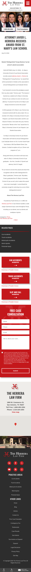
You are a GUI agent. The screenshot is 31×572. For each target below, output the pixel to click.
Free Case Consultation (24, 570)
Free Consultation (22, 29)
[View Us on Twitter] (22, 463)
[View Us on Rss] (15, 469)
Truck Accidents (7, 237)
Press (8, 217)
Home (15, 503)
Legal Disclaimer (15, 547)
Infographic (15, 261)
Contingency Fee (15, 523)
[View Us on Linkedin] (9, 463)
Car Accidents (6, 234)
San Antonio (15, 535)
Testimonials (15, 527)
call (11, 570)
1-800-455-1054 (8, 29)
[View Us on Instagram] (22, 469)
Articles (15, 511)
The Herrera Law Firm (6, 218)
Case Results (15, 531)
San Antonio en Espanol (15, 539)
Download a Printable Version (10, 270)
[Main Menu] (28, 3)
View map (15, 412)
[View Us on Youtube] (9, 469)
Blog (15, 507)
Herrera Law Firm (7, 203)
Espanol (15, 543)
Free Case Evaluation (15, 519)
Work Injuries (6, 243)
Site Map (15, 555)
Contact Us (15, 515)
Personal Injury (6, 246)
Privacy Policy (22, 362)
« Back (15, 220)
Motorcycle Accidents (8, 240)
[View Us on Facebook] (15, 463)
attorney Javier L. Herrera (19, 76)
